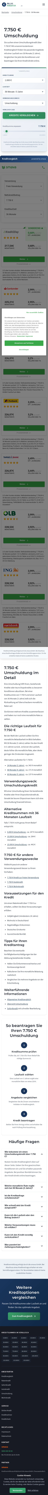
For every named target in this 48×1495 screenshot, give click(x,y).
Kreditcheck (6, 1419)
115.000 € (16, 1360)
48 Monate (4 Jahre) (16, 770)
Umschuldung (7, 1393)
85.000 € (33, 1351)
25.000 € (42, 1338)
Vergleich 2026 (9, 110)
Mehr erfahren (33, 1490)
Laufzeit (6, 87)
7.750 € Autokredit (15, 882)
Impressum (6, 1432)
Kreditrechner (7, 1415)
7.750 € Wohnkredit (15, 886)
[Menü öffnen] (43, 4)
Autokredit (6, 1389)
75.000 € (15, 1351)
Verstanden (18, 1490)
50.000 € (5, 1347)
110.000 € (6, 1360)
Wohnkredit (6, 1398)
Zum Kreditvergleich (22, 1316)
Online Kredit (7, 1410)
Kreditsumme (8, 75)
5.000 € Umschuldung (16, 832)
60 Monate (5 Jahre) (16, 774)
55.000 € (15, 1347)
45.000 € (33, 1342)
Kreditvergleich (7, 1376)
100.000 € (25, 1356)
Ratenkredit (6, 1380)
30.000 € (5, 1342)
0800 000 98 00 (7, 1451)
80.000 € (24, 1351)
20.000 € (33, 1338)
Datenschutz (6, 1436)
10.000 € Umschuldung (17, 836)
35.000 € (15, 1342)
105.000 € (35, 1356)
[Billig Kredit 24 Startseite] (15, 4)
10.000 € (14, 1338)
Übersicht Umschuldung (17, 1004)
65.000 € (33, 1347)
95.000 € (15, 1356)
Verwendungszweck (11, 98)
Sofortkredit (12, 1008)
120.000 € (26, 1360)
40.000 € (24, 1342)
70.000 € (5, 1351)
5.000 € (5, 1338)
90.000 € (5, 1356)
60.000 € (24, 1347)
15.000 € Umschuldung (17, 844)
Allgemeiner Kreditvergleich (19, 999)
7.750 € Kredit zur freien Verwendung (23, 877)
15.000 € (23, 1338)
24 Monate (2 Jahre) (16, 765)
